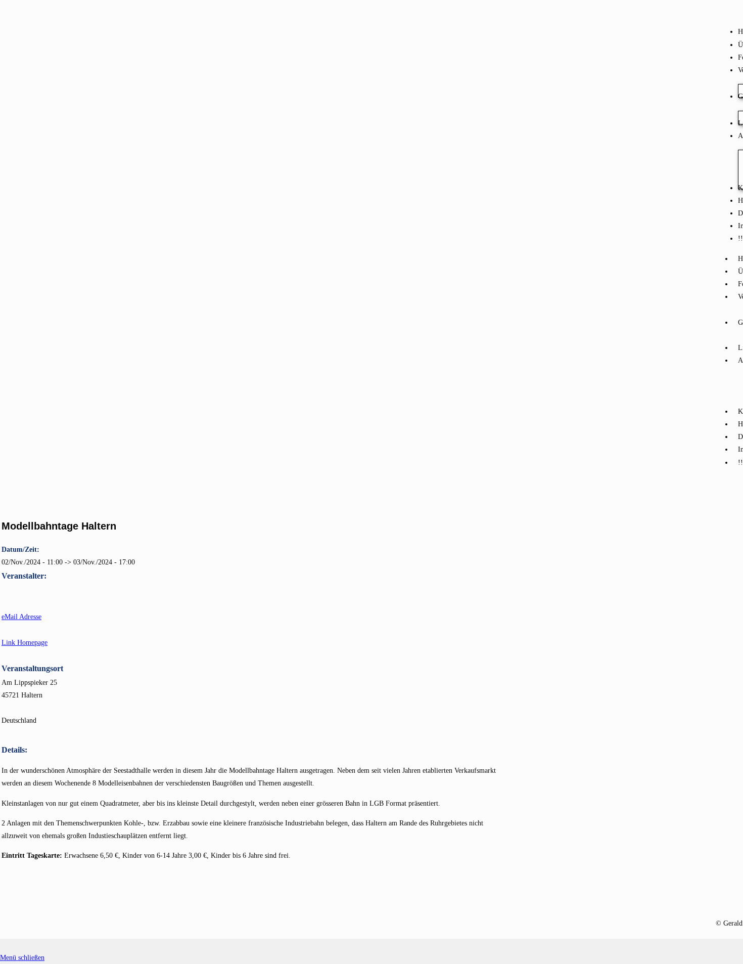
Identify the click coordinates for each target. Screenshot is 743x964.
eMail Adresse (21, 617)
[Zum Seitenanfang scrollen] (3, 945)
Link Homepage (25, 642)
